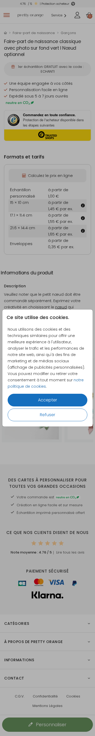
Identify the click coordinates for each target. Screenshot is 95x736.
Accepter (47, 400)
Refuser (47, 415)
